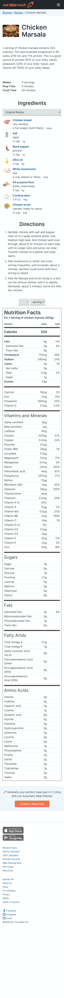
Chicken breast (22, 120)
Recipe (18, 12)
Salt (15, 133)
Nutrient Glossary (11, 859)
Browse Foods (10, 848)
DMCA (6, 898)
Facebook (11, 910)
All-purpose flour (23, 182)
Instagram (11, 914)
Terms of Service (11, 902)
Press (5, 887)
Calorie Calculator (11, 851)
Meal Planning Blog (12, 863)
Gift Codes (8, 867)
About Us (7, 883)
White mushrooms (24, 169)
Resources (8, 870)
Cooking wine (21, 195)
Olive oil (17, 159)
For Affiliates (9, 890)
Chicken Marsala (34, 30)
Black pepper (21, 146)
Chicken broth (22, 204)
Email (9, 918)
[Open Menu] (58, 4)
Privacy (6, 894)
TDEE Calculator (11, 855)
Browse (7, 12)
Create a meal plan (32, 804)
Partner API (8, 879)
